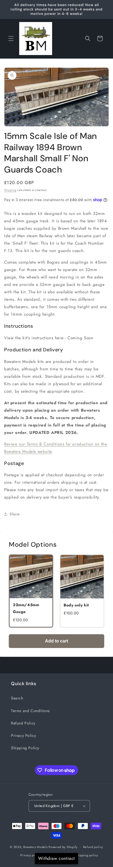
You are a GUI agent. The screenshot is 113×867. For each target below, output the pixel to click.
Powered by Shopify (63, 847)
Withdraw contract (56, 858)
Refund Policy (23, 723)
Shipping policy (86, 855)
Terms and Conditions (30, 710)
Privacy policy (30, 855)
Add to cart (56, 641)
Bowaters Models (35, 847)
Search (17, 698)
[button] (11, 38)
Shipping (10, 190)
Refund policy (93, 847)
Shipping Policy (25, 748)
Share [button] (15, 514)
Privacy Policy (23, 735)
